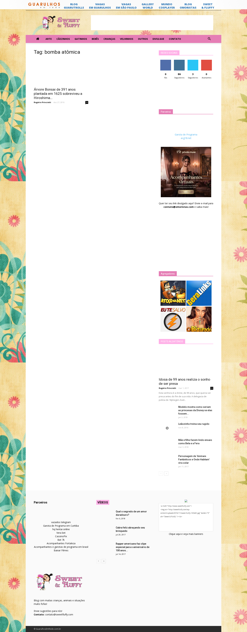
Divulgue (158, 38)
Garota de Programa (186, 134)
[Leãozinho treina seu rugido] (167, 428)
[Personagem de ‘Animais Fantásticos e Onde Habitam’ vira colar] (167, 460)
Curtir (165, 61)
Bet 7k (61, 539)
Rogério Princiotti (42, 102)
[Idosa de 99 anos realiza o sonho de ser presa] (186, 361)
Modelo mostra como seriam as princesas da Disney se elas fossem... (195, 410)
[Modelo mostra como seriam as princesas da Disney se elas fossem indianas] (167, 411)
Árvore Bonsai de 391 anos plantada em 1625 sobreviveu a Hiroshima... (58, 93)
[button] (209, 39)
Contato (175, 38)
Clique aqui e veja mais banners (186, 534)
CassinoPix (61, 536)
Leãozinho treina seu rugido (193, 424)
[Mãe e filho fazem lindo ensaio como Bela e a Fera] (167, 444)
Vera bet (61, 532)
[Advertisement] (152, 22)
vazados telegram (61, 522)
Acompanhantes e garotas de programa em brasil (61, 546)
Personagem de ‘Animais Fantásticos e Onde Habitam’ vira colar (194, 459)
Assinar (206, 61)
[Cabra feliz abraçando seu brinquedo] (104, 532)
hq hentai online (61, 529)
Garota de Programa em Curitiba (61, 525)
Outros (143, 38)
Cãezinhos (63, 38)
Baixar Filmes (61, 550)
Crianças (109, 38)
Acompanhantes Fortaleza (61, 543)
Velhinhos (126, 38)
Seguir (179, 61)
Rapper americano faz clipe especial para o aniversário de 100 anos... (132, 547)
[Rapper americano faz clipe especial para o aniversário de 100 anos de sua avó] (104, 548)
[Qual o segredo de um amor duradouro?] (104, 516)
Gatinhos (81, 38)
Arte (49, 38)
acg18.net (186, 138)
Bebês (95, 38)
